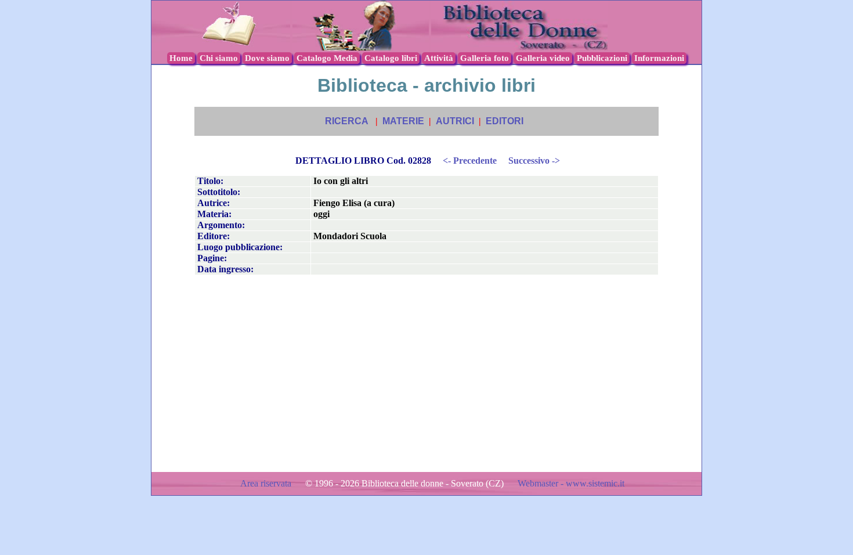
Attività (438, 58)
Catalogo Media (327, 58)
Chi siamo (219, 58)
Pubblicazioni (602, 58)
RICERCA (346, 121)
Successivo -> (534, 160)
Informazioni (659, 58)
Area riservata (267, 483)
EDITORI (504, 121)
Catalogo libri (390, 58)
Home (181, 58)
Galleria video (543, 58)
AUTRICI (455, 121)
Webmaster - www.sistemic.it (571, 483)
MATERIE (403, 121)
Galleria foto (484, 58)
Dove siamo (267, 58)
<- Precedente (470, 160)
